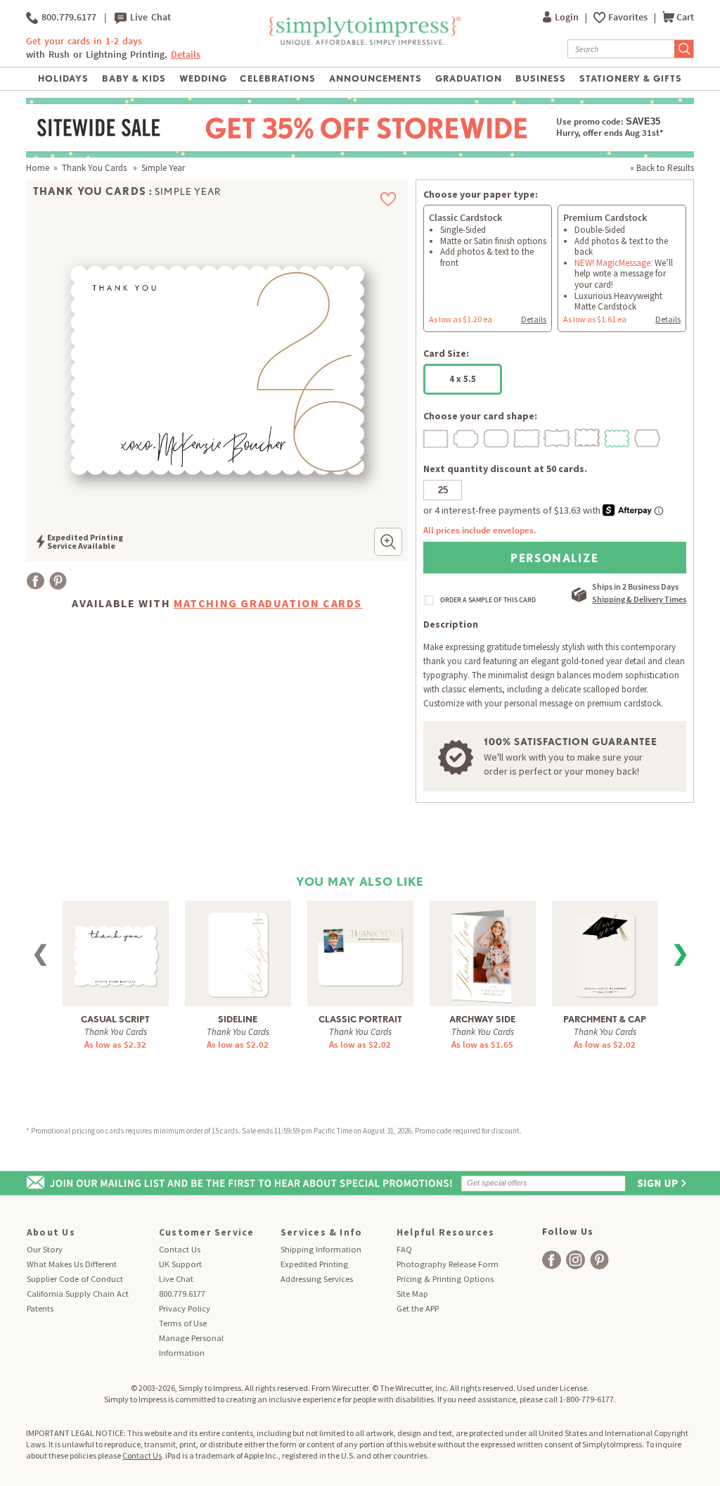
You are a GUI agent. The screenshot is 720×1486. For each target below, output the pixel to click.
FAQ (404, 1249)
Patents (40, 1308)
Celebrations (277, 78)
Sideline (237, 1019)
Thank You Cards (95, 168)
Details (533, 319)
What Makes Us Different (72, 1264)
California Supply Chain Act (78, 1293)
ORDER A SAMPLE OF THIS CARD (488, 600)
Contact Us (179, 1249)
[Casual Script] (115, 947)
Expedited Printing (314, 1264)
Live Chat (149, 17)
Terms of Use (183, 1323)
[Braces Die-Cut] (558, 436)
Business (540, 78)
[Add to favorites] (388, 199)
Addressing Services (317, 1279)
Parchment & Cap (604, 1019)
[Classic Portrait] (360, 947)
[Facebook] (35, 581)
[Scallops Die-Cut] (618, 436)
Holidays (63, 78)
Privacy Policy (184, 1308)
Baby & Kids (134, 78)
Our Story (45, 1249)
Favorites (629, 17)
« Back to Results (662, 168)
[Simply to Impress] (363, 43)
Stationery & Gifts (631, 78)
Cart (685, 17)
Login (568, 17)
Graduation (468, 78)
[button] (388, 542)
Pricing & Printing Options (445, 1279)
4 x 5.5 (462, 379)
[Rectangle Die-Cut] (437, 436)
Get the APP (418, 1308)
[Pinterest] (58, 581)
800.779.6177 (67, 17)
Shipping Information (321, 1249)
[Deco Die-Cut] (467, 436)
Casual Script (115, 1019)
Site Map (412, 1293)
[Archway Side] (483, 955)
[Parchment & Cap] (605, 953)
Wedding (203, 78)
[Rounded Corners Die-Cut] (497, 436)
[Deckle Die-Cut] (527, 436)
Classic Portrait (360, 1019)
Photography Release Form (448, 1264)
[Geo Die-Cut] (648, 436)
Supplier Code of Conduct (75, 1279)
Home (37, 168)
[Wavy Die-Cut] (588, 436)
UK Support (180, 1264)
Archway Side (482, 1019)
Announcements (376, 78)
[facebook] (551, 1259)
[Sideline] (238, 953)
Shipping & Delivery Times (639, 599)
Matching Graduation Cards (268, 603)
